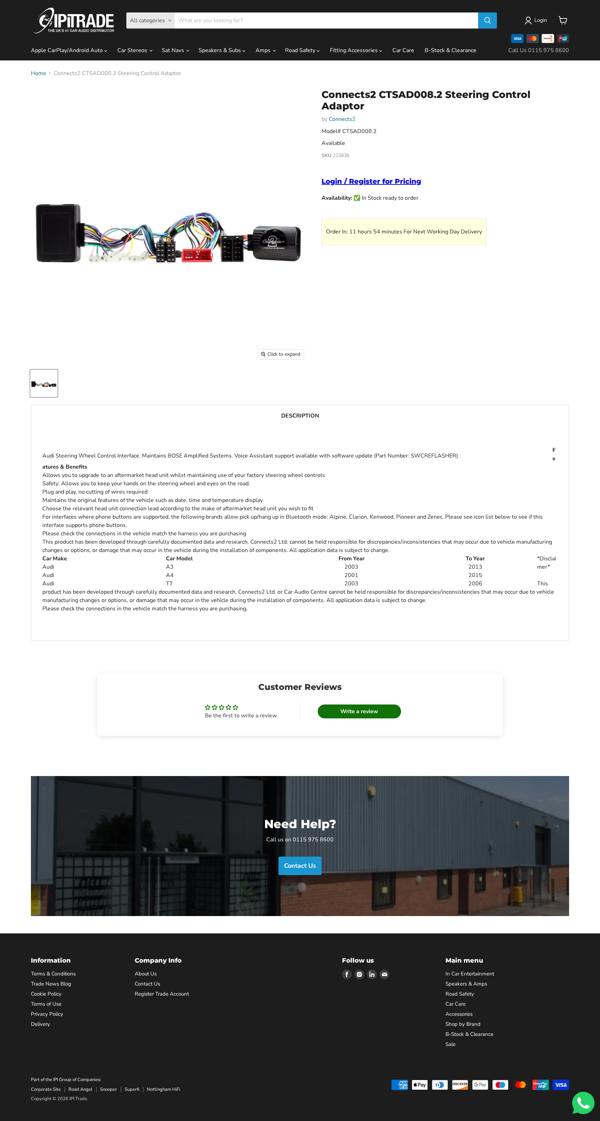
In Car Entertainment (469, 973)
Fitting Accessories (354, 50)
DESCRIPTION (300, 416)
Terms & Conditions (53, 973)
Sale (450, 1044)
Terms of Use (46, 1003)
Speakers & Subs (220, 50)
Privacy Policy (47, 1014)
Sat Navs (173, 50)
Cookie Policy (46, 993)
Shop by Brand (463, 1024)
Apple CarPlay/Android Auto (67, 50)
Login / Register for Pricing (371, 181)
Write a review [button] (359, 711)
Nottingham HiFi (163, 1089)
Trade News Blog (51, 983)
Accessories (459, 1014)
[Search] (487, 20)
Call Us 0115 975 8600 (538, 50)
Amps (264, 50)
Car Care (403, 50)
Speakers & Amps (466, 983)
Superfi (132, 1089)
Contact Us (147, 983)
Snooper (108, 1089)
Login (540, 20)
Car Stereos (133, 50)
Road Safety (301, 50)
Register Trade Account (162, 993)
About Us (146, 973)
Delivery (40, 1024)
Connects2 (342, 119)
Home (38, 73)
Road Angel (80, 1089)
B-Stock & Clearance (450, 50)
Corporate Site (46, 1089)
